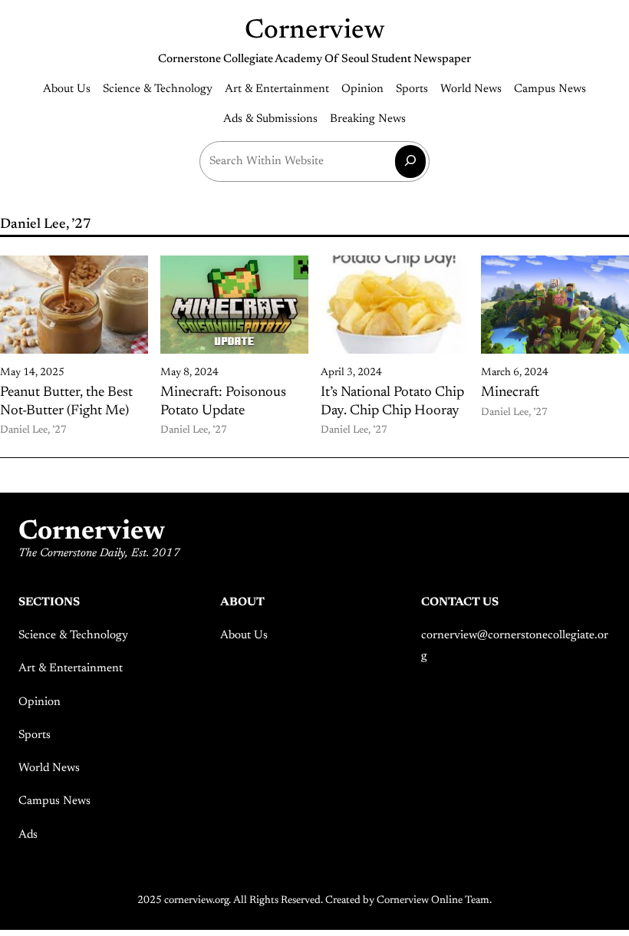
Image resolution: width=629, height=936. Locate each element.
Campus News (54, 801)
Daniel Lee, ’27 (33, 430)
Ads (28, 835)
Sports (34, 735)
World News (49, 768)
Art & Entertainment (70, 668)
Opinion (39, 702)
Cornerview (315, 31)
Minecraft (510, 393)
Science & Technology (73, 635)
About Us (244, 635)
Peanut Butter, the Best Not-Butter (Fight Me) (66, 402)
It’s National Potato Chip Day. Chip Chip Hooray (392, 402)
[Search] (410, 161)
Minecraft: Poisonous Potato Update (223, 402)
